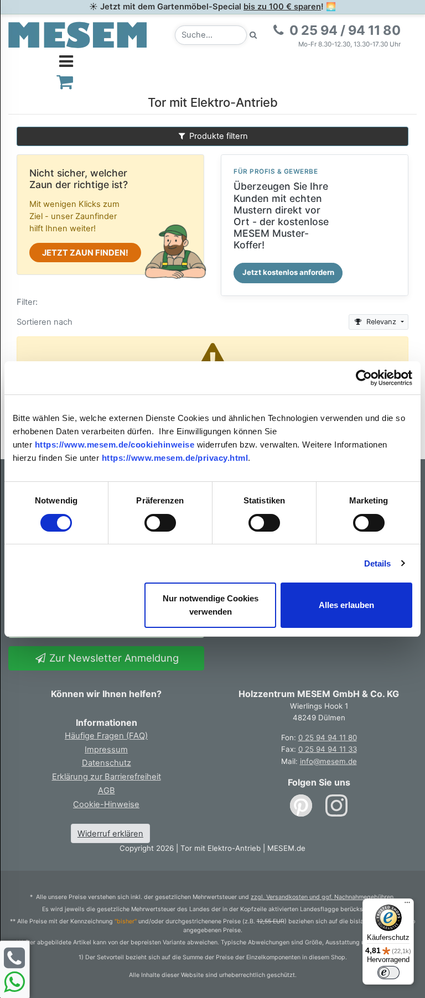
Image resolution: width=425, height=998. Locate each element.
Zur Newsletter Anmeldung (112, 658)
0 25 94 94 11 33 (327, 749)
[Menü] (407, 905)
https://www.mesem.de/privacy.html (175, 457)
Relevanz (381, 322)
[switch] (160, 523)
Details (377, 563)
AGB (106, 791)
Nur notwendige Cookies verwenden (210, 605)
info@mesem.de (328, 761)
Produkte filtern (217, 136)
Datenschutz (106, 763)
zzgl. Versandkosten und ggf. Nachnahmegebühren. (323, 897)
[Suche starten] (253, 35)
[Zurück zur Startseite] (77, 34)
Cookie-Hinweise (106, 804)
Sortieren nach (44, 322)
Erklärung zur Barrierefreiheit (106, 777)
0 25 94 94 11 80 (327, 737)
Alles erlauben (346, 605)
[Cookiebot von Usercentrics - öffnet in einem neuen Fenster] (363, 378)
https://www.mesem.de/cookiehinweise (115, 444)
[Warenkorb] (65, 81)
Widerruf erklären (110, 834)
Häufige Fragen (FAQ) (106, 736)
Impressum (106, 750)
